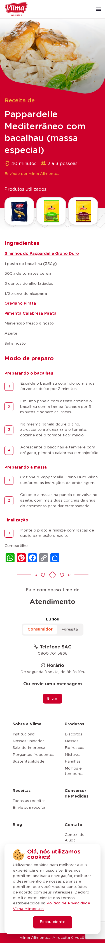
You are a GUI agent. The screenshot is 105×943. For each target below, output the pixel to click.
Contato (73, 825)
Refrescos (74, 748)
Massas (71, 741)
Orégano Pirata (20, 303)
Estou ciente (53, 922)
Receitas (22, 791)
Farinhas (73, 761)
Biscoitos (73, 734)
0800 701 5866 (52, 653)
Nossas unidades (29, 741)
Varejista (70, 629)
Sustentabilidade (29, 761)
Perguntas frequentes (33, 755)
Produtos (74, 724)
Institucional (24, 734)
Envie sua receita (29, 808)
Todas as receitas (29, 801)
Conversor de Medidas (76, 793)
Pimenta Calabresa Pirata (30, 314)
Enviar (52, 698)
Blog (17, 825)
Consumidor (40, 629)
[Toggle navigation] (98, 9)
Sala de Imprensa (29, 748)
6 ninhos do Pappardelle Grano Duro (41, 254)
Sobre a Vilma (27, 724)
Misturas (72, 755)
